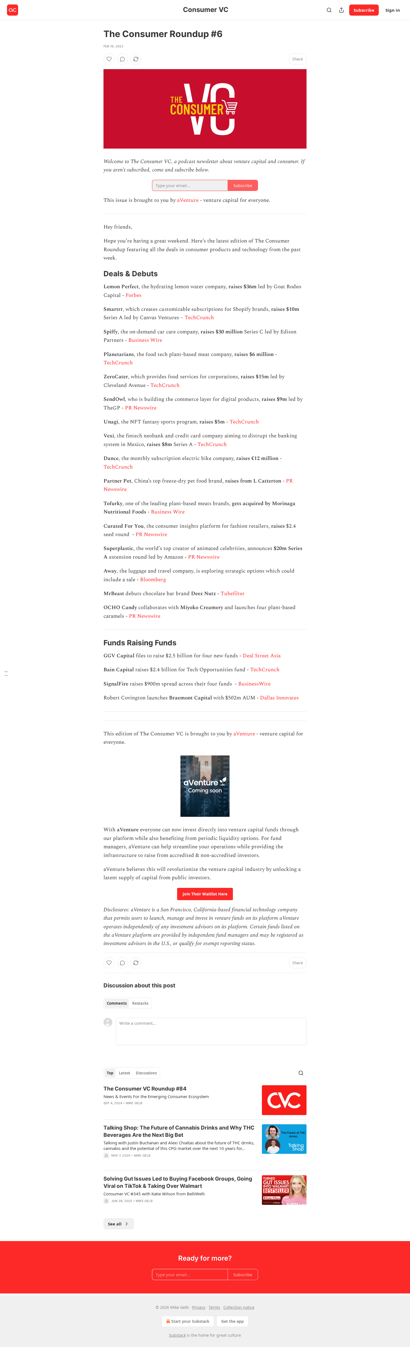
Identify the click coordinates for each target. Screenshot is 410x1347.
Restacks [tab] (140, 1003)
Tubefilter (233, 594)
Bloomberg (153, 580)
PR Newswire (140, 408)
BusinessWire (254, 684)
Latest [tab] (124, 1072)
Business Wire (145, 340)
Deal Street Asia (262, 656)
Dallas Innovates (279, 698)
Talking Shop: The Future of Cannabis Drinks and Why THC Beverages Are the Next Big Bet (178, 1131)
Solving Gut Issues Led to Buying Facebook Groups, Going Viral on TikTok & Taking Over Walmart (177, 1182)
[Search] (329, 10)
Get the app (232, 1321)
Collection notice (238, 1307)
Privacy (198, 1307)
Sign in (392, 10)
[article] (205, 1100)
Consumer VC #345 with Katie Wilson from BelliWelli (154, 1193)
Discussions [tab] (146, 1072)
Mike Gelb (134, 1103)
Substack (177, 1335)
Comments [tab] (117, 1003)
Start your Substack (190, 1321)
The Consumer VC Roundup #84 (145, 1089)
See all (115, 1224)
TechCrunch (199, 318)
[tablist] (127, 1003)
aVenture (188, 200)
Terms (214, 1307)
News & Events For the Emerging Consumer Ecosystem (156, 1096)
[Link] (95, 274)
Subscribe (364, 10)
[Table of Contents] (6, 673)
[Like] (109, 59)
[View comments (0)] (122, 59)
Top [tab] (110, 1072)
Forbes (133, 295)
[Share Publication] (341, 10)
